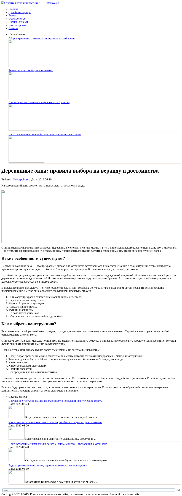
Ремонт (13, 15)
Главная (13, 9)
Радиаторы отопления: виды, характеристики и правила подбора (48, 465)
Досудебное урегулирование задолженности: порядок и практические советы (56, 400)
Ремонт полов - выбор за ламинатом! (31, 70)
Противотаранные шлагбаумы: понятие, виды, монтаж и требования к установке (58, 443)
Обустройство (17, 18)
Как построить (17, 25)
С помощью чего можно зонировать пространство (39, 102)
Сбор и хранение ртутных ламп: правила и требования (42, 38)
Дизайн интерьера (20, 12)
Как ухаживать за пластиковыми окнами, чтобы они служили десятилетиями (55, 422)
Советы (13, 28)
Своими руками (18, 21)
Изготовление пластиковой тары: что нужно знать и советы (45, 134)
